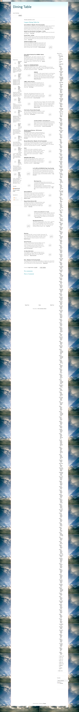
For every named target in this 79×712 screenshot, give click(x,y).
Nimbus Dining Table (60, 426)
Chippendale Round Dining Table (61, 100)
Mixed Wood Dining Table (60, 520)
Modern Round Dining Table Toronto (61, 500)
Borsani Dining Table (60, 282)
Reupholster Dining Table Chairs (61, 474)
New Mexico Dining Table (61, 539)
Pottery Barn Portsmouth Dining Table (61, 200)
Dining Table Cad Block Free (20, 112)
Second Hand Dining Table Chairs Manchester (61, 443)
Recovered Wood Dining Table (61, 478)
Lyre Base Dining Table (61, 627)
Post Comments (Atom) (42, 308)
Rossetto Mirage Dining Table (60, 124)
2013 (59, 670)
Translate (61, 683)
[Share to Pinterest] (45, 267)
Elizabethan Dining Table (61, 170)
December (61, 56)
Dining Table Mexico (61, 542)
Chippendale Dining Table (61, 109)
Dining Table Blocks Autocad (19, 161)
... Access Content (36, 163)
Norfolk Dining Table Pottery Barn (61, 376)
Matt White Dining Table (61, 602)
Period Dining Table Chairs (60, 263)
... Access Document (41, 47)
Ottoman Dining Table (60, 278)
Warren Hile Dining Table (61, 555)
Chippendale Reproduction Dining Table (61, 85)
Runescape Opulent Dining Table (61, 291)
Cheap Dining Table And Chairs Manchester (61, 450)
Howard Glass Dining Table (60, 491)
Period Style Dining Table (60, 247)
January (60, 667)
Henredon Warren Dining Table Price (61, 560)
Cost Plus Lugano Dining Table (61, 645)
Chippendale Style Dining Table (61, 96)
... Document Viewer (37, 217)
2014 (59, 55)
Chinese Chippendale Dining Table (61, 90)
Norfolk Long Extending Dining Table (61, 381)
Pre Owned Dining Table (61, 267)
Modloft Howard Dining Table (61, 496)
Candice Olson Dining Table (60, 324)
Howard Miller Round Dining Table (60, 483)
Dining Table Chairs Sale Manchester (61, 436)
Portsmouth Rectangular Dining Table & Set (61, 193)
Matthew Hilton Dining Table (60, 611)
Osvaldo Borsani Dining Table (61, 286)
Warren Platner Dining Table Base (61, 576)
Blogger (44, 703)
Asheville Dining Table (60, 461)
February (61, 665)
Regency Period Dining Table (60, 251)
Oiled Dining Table (60, 334)
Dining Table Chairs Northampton (61, 394)
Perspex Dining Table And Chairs (60, 242)
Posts (15, 197)
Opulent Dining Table (60, 294)
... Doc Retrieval (32, 114)
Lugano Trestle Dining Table (60, 640)
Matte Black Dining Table (60, 616)
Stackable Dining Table (61, 271)
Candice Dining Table (60, 320)
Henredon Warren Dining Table (61, 581)
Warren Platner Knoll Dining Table (61, 565)
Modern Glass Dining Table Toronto (61, 506)
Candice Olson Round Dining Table (60, 315)
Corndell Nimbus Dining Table (61, 431)
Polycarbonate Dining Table (61, 211)
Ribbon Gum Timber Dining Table (60, 68)
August (60, 656)
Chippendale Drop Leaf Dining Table (61, 73)
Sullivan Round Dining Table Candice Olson (61, 329)
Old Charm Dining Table (61, 311)
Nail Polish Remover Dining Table (61, 469)
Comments (16, 199)
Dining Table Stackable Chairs (61, 275)
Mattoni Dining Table (60, 594)
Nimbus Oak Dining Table (60, 418)
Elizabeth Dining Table (60, 166)
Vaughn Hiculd (17, 188)
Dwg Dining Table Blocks (19, 88)
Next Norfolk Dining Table (61, 366)
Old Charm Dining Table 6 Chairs (61, 299)
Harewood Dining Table (20, 62)
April (60, 662)
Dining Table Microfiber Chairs (61, 534)
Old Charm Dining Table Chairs (61, 307)
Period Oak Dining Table (61, 259)
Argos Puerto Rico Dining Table (60, 136)
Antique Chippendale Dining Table (61, 105)
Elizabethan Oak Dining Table (61, 158)
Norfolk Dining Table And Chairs (60, 370)
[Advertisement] (39, 10)
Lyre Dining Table (61, 625)
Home (40, 305)
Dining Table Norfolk (61, 389)
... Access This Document (46, 126)
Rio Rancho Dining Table (61, 131)
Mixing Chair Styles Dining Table (60, 515)
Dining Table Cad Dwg (20, 137)
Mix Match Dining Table (61, 510)
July (60, 657)
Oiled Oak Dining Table (61, 346)
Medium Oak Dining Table (60, 546)
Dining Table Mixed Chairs (60, 524)
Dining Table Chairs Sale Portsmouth (61, 187)
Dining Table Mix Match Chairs (60, 529)
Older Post (52, 305)
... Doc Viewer (30, 87)
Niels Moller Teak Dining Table (60, 408)
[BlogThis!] (41, 267)
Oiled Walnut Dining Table (60, 343)
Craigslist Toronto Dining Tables (19, 75)
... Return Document (32, 255)
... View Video (31, 33)
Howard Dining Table (60, 487)
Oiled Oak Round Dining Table (61, 338)
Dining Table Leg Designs (19, 148)
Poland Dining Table (60, 154)
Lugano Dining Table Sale (60, 636)
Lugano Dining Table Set (60, 649)
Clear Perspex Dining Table (61, 237)
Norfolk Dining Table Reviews (61, 361)
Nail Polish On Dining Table (61, 465)
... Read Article (46, 29)
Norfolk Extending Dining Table (61, 357)
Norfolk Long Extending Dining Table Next (61, 352)
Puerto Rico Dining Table (60, 146)
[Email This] (40, 267)
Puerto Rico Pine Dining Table (60, 141)
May (60, 660)
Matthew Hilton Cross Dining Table (60, 606)
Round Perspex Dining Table (61, 232)
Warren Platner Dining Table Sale (61, 571)
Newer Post (27, 305)
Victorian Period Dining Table (60, 256)
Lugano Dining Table (60, 653)
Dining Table (22, 7)
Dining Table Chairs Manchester (61, 456)
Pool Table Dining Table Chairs (61, 399)
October (60, 61)
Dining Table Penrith (61, 215)
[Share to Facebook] (44, 267)
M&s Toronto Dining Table (19, 99)
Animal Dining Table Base (60, 151)
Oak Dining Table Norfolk (61, 386)
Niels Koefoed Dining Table (61, 403)
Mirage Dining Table (60, 128)
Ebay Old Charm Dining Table (60, 303)
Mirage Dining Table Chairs (60, 120)
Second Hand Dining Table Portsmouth (61, 206)
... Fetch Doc (30, 206)
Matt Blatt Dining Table (61, 585)
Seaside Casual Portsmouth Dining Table (61, 175)
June (60, 659)
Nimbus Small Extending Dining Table (61, 413)
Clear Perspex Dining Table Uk (61, 219)
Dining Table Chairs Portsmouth (61, 181)
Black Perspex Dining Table (61, 224)
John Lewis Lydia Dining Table (61, 631)
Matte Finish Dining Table (60, 598)
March (60, 663)
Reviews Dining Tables (19, 124)
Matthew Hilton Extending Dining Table (61, 589)
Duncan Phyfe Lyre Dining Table (60, 620)
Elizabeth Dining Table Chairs (60, 163)
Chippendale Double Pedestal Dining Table (61, 79)
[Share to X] (42, 267)
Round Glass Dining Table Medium (61, 551)
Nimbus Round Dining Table (60, 423)
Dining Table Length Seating (19, 174)
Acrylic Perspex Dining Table (61, 228)
